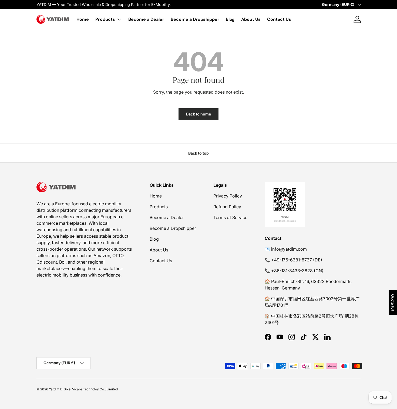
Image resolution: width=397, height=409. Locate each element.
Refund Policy (227, 206)
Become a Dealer (146, 19)
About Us (251, 19)
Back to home (198, 114)
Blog (230, 19)
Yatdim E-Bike (59, 389)
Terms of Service (230, 217)
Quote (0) (393, 302)
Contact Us (279, 19)
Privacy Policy (227, 196)
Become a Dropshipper (195, 19)
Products (105, 19)
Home (82, 19)
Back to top (198, 153)
